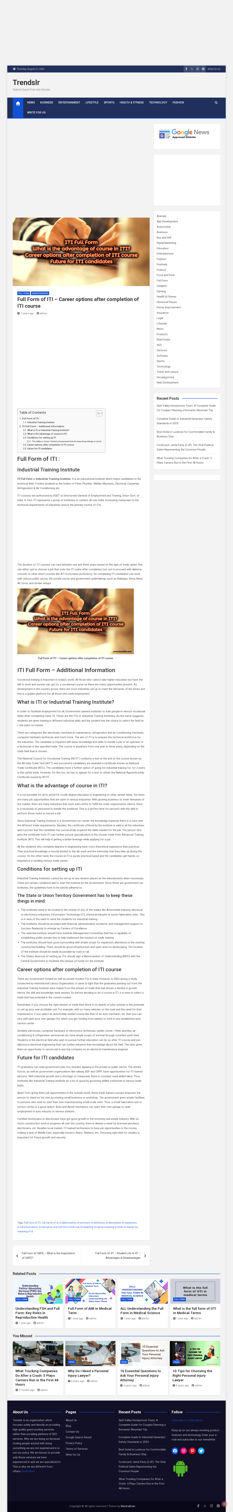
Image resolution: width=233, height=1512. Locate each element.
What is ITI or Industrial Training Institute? (48, 430)
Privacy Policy (74, 1443)
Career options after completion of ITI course (50, 445)
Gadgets (162, 286)
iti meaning (86, 1227)
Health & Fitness (132, 102)
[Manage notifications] (224, 1504)
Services (162, 350)
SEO (159, 345)
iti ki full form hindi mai (66, 1227)
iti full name (45, 1227)
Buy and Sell (164, 237)
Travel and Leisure (167, 371)
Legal (160, 318)
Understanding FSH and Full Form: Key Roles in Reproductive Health (37, 1313)
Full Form (23, 293)
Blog (68, 1426)
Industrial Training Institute (40, 422)
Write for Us (214, 69)
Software (162, 355)
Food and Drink (166, 275)
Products (162, 334)
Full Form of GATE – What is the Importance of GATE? (48, 1256)
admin (43, 313)
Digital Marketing (166, 243)
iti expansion (129, 1222)
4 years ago (182, 1385)
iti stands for (131, 1227)
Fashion (178, 102)
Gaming (161, 291)
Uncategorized (40, 293)
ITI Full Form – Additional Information (43, 426)
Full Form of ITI (32, 1222)
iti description (113, 1222)
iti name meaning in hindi (108, 1227)
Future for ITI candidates (39, 448)
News (31, 102)
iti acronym (84, 1222)
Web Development (167, 382)
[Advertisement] (81, 170)
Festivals (162, 264)
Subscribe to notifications (187, 1420)
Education (163, 248)
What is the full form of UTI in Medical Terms (194, 1310)
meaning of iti (25, 1231)
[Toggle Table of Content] (97, 413)
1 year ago (25, 1323)
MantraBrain (128, 1506)
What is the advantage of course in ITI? (47, 434)
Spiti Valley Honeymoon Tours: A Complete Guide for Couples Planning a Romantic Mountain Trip (142, 1425)
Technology (158, 102)
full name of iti (50, 1222)
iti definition (98, 1222)
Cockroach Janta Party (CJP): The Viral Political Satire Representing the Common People (142, 1466)
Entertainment (69, 102)
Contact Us (72, 1431)
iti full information (27, 1227)
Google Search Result (79, 1437)
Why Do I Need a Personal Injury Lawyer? (88, 1373)
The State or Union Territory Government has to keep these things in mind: (67, 441)
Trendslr (26, 82)
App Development (167, 221)
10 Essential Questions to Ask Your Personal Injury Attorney (140, 1375)
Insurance (163, 312)
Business (46, 102)
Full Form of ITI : (31, 418)
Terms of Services (77, 1448)
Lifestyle (92, 102)
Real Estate (163, 339)
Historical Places (167, 302)
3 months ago (27, 1390)
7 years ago (27, 313)
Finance (161, 269)
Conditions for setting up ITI (41, 437)
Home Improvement (169, 307)
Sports (109, 102)
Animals (161, 216)
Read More (28, 1471)
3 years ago (77, 1381)
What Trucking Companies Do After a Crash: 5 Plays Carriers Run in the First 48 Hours (36, 1378)
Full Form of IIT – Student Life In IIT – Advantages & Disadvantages (118, 1256)
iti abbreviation (68, 1222)
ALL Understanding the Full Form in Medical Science (142, 1310)
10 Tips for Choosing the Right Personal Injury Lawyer (192, 1375)
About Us (71, 1420)
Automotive (164, 227)
